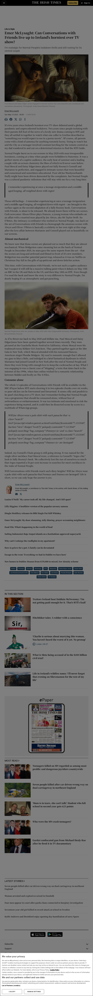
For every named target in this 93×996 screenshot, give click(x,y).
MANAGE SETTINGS (34, 991)
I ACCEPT (12, 991)
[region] (46, 974)
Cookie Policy (54, 970)
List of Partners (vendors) (11, 985)
